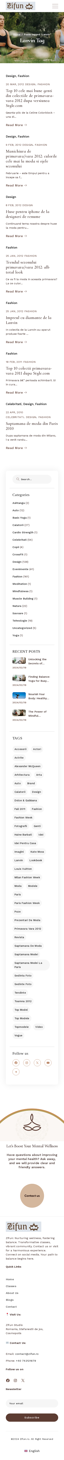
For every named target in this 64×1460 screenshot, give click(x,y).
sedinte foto (23, 984)
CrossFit (17, 554)
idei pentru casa (25, 843)
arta (39, 774)
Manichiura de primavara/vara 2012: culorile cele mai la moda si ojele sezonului (31, 159)
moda (18, 886)
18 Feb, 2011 (14, 361)
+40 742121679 (26, 1360)
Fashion (23, 76)
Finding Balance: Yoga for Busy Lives (39, 679)
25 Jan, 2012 (14, 255)
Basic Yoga (19, 517)
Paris (18, 894)
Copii (15, 547)
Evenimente (20, 569)
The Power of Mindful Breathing (37, 714)
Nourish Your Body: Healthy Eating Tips (37, 696)
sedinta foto (23, 975)
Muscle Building (22, 598)
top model (21, 1009)
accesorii (21, 749)
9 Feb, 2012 (14, 144)
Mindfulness (20, 591)
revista (19, 937)
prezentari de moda (27, 920)
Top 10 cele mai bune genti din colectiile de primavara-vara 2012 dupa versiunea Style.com (30, 98)
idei (41, 834)
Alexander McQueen (28, 766)
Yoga (15, 635)
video (39, 1026)
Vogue (18, 1035)
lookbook (36, 860)
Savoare (17, 613)
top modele (22, 1018)
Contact (11, 1306)
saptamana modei (26, 954)
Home (10, 1279)
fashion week (23, 817)
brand (31, 783)
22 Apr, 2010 (14, 412)
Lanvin (19, 860)
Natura (16, 606)
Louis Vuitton (23, 868)
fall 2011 (20, 809)
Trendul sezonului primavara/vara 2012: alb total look (27, 267)
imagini (19, 851)
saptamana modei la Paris (28, 965)
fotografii (21, 826)
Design (11, 76)
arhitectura (22, 774)
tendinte (20, 992)
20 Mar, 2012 (15, 84)
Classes (11, 1286)
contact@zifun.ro (27, 1353)
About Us (12, 1293)
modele (33, 886)
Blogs (10, 1299)
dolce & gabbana (26, 800)
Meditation (19, 583)
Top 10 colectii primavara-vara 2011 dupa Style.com (29, 371)
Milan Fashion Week (27, 877)
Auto (15, 510)
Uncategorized (22, 628)
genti (37, 826)
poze (18, 911)
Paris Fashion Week (27, 903)
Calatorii (18, 525)
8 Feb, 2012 (14, 205)
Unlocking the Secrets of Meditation (37, 662)
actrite (19, 757)
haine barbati (23, 834)
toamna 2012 (23, 1001)
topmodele (22, 1026)
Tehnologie (19, 620)
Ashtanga (18, 503)
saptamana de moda (28, 945)
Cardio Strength (22, 532)
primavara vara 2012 (28, 928)
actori (37, 749)
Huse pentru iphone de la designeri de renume (27, 214)
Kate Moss (37, 851)
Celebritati (14, 404)
